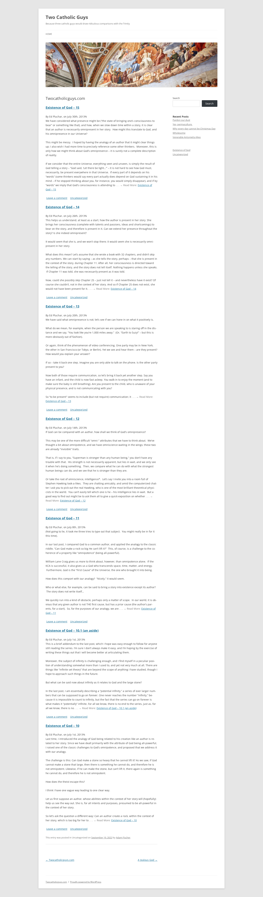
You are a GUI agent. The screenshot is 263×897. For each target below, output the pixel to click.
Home (49, 34)
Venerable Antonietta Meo (187, 137)
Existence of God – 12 (62, 419)
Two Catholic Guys (67, 17)
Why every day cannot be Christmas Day (194, 128)
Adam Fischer (123, 837)
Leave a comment (56, 198)
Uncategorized (78, 198)
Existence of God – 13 (62, 306)
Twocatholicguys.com (60, 860)
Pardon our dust (181, 120)
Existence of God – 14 (62, 207)
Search (176, 98)
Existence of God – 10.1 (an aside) (72, 630)
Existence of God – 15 (62, 107)
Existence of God (181, 150)
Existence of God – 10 (62, 726)
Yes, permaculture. (182, 124)
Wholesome (179, 132)
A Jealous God (147, 860)
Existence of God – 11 (62, 518)
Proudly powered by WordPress (85, 881)
